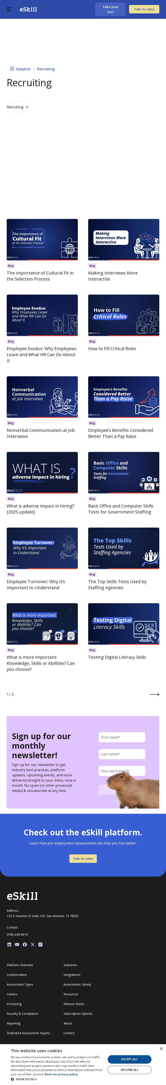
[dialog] (83, 1064)
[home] (28, 9)
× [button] (161, 1048)
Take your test (110, 9)
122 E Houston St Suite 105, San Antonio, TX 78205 (43, 916)
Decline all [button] (129, 1070)
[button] (13, 9)
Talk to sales (144, 9)
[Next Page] (154, 694)
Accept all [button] (129, 1059)
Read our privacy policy (61, 1074)
